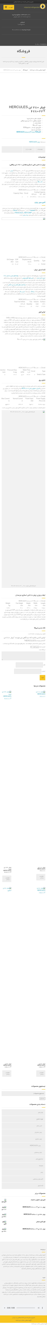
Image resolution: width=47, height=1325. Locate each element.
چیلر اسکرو (38, 1139)
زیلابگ (32, 291)
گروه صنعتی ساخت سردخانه (37, 70)
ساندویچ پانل (39, 1159)
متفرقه (41, 1166)
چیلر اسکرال (38, 1132)
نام (44, 665)
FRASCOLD (19, 213)
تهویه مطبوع (40, 1119)
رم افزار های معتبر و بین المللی (17, 285)
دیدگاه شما (42, 650)
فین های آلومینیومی (27, 278)
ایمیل (43, 671)
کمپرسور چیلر (40, 202)
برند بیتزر (25, 215)
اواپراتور (40, 1112)
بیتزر (11, 171)
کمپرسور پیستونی (38, 1179)
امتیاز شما (42, 647)
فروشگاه (25, 70)
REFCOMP (28, 213)
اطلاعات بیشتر (41, 877)
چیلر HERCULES (34, 142)
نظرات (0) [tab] (29, 149)
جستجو (42, 1098)
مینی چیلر (39, 1126)
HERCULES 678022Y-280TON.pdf (28, 132)
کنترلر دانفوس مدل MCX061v (31, 388)
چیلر (41, 1172)
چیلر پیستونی (38, 1152)
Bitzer (15, 210)
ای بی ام (22, 291)
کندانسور (40, 1185)
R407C (40, 182)
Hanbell (32, 210)
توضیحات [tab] (40, 149)
